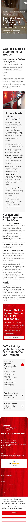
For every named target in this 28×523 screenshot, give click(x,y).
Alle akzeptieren (14, 512)
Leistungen (3, 495)
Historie (3, 481)
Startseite (5, 11)
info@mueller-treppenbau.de (10, 442)
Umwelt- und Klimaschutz (7, 484)
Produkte (3, 492)
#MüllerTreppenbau (7, 448)
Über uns (3, 478)
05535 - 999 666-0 (13, 433)
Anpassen (14, 516)
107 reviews (14, 465)
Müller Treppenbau (7, 450)
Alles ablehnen (14, 520)
